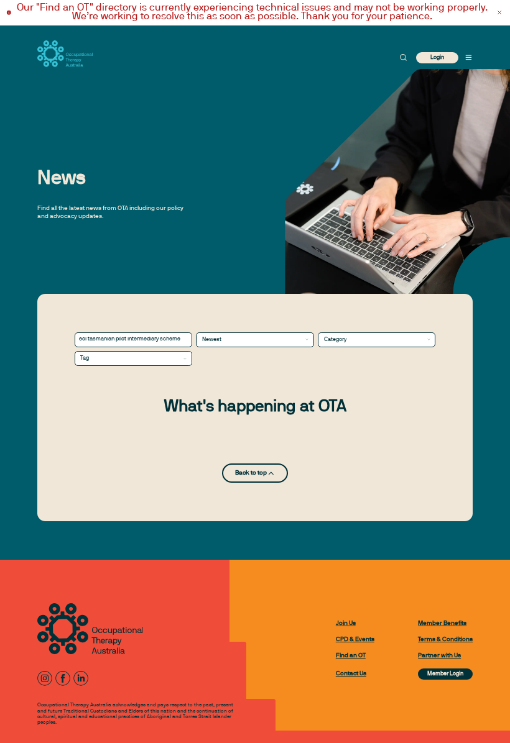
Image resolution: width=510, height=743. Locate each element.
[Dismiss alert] (499, 13)
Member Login (445, 674)
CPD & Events (355, 639)
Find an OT (351, 656)
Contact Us (351, 674)
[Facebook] (62, 678)
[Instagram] (44, 678)
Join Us (346, 623)
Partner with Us (439, 656)
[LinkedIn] (80, 678)
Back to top (251, 473)
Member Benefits (442, 623)
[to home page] (65, 53)
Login (437, 57)
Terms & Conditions (445, 639)
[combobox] (254, 339)
